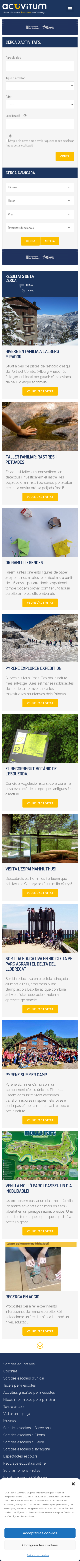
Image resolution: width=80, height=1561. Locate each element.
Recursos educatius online (24, 1463)
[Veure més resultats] (40, 1346)
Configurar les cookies (40, 1545)
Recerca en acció (22, 1297)
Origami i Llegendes (24, 562)
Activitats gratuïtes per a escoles (29, 1392)
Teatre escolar (14, 1407)
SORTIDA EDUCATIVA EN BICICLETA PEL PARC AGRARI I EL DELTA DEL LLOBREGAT (40, 964)
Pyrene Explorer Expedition (33, 668)
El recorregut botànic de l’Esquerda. (31, 771)
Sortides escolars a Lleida (23, 1442)
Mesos (11, 201)
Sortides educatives (19, 1364)
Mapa (31, 290)
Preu (11, 214)
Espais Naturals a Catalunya (25, 1477)
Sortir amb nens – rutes (21, 1470)
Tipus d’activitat (15, 78)
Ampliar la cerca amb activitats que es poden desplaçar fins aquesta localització (40, 143)
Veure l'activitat (40, 391)
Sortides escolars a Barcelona (27, 1428)
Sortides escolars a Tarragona (26, 1449)
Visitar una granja (16, 1414)
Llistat (30, 285)
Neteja (50, 241)
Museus (9, 1421)
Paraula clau (13, 57)
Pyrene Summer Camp (26, 1074)
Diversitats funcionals (21, 228)
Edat (8, 97)
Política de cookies (38, 1555)
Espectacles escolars (20, 1456)
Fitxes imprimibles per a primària (29, 1399)
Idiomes (12, 187)
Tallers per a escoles (19, 1385)
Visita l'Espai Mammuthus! (31, 869)
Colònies (10, 1371)
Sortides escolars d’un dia (23, 1378)
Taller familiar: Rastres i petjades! (31, 459)
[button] (73, 1484)
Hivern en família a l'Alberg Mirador (32, 353)
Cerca (65, 156)
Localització (13, 115)
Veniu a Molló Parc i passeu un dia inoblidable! (39, 1188)
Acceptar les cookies (40, 1533)
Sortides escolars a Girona (24, 1435)
